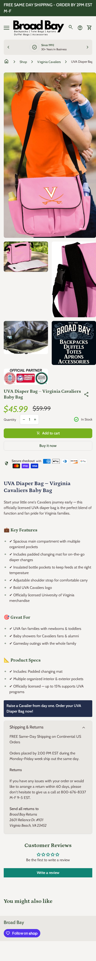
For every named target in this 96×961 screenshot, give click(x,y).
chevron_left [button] (8, 47)
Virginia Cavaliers (49, 62)
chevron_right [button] (87, 47)
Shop (23, 62)
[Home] (38, 27)
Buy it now (48, 445)
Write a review (48, 872)
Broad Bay (14, 922)
